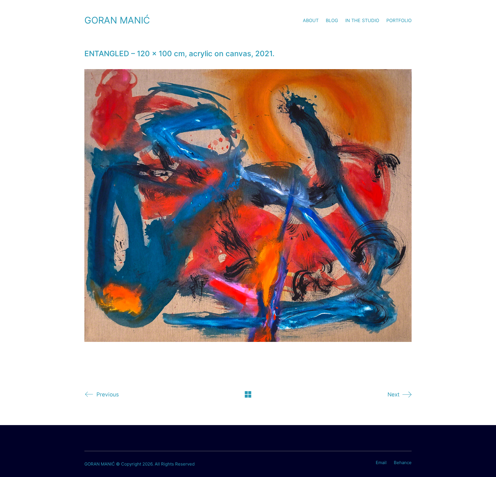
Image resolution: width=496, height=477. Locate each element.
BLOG (332, 20)
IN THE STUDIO (362, 20)
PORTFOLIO (399, 20)
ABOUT (311, 20)
